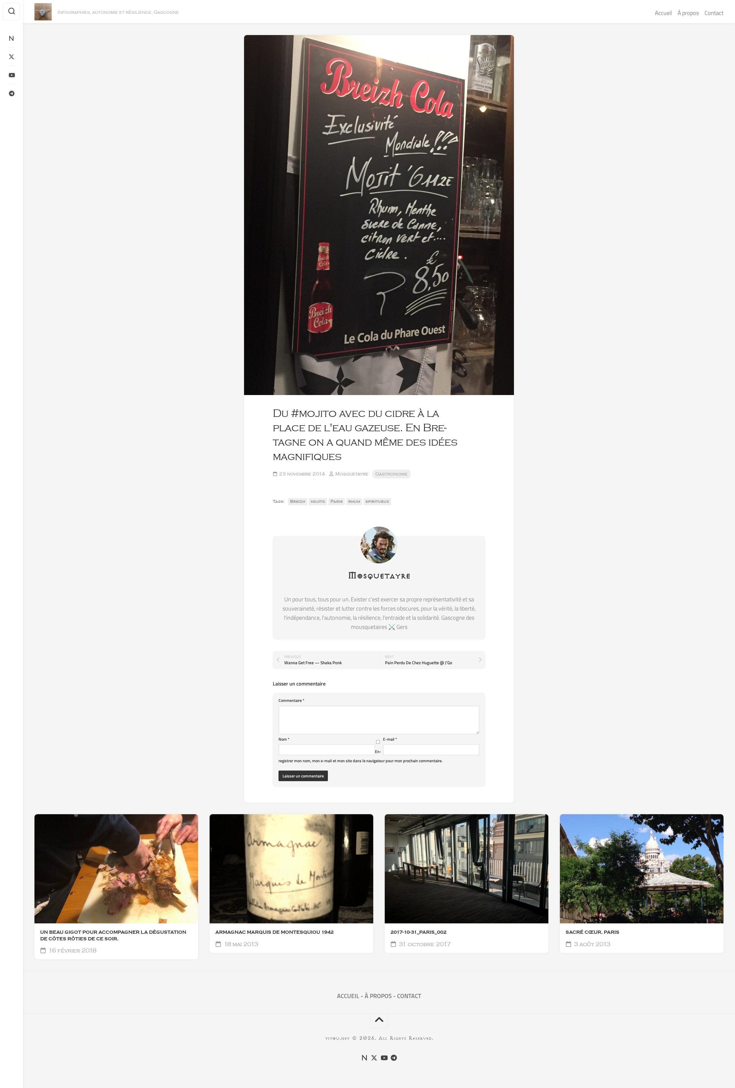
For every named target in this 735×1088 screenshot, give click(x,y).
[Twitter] (11, 57)
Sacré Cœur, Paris (592, 932)
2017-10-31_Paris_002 (418, 932)
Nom (283, 739)
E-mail (390, 739)
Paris (336, 501)
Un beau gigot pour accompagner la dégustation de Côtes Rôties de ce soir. (113, 935)
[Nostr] (11, 38)
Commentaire (291, 700)
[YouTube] (11, 75)
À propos (688, 12)
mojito (318, 501)
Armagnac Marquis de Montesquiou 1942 (274, 932)
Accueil (663, 12)
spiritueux (377, 501)
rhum (354, 501)
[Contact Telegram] (11, 94)
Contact (714, 12)
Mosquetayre (351, 474)
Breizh (297, 501)
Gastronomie (391, 474)
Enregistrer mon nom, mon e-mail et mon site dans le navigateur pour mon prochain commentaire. (360, 756)
